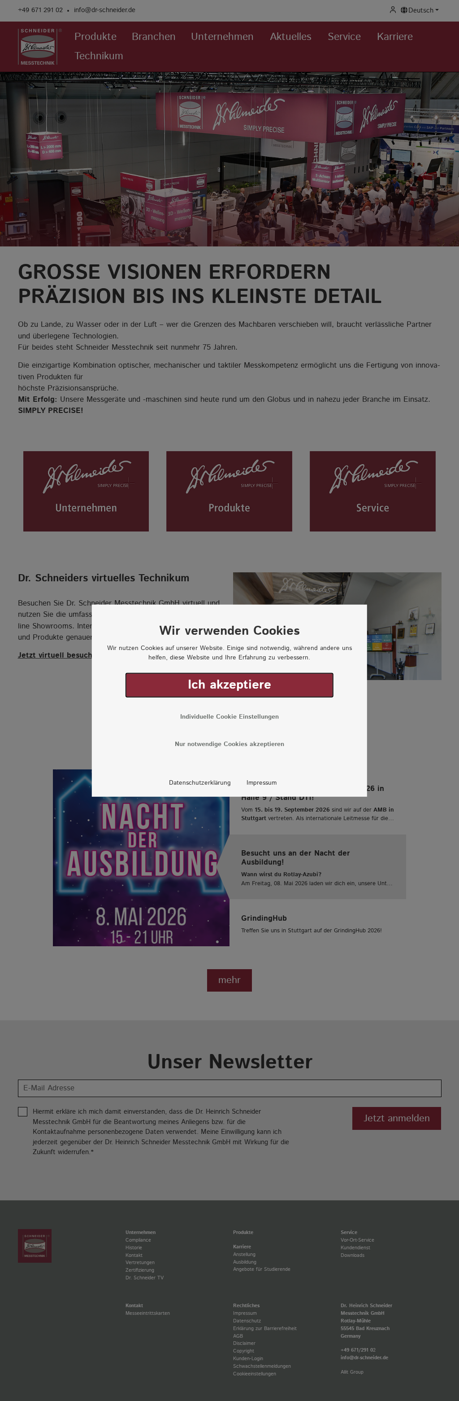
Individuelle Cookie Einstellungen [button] (229, 716)
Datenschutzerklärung (200, 782)
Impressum (262, 782)
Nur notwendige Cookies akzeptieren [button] (229, 744)
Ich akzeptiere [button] (229, 685)
